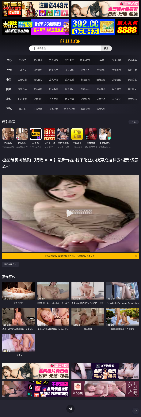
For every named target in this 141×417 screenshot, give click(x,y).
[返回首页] (135, 411)
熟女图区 (116, 89)
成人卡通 (53, 79)
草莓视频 (53, 108)
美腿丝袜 (85, 89)
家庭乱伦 (38, 99)
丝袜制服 (101, 69)
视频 (9, 70)
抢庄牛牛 (132, 60)
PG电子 (22, 60)
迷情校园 (85, 99)
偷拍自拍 (38, 79)
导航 (9, 108)
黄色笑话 (116, 99)
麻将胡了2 (85, 60)
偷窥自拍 (22, 89)
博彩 (9, 60)
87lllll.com (70, 41)
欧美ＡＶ (53, 69)
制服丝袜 (85, 79)
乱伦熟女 (116, 79)
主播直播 (116, 69)
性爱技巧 (132, 99)
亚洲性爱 (22, 79)
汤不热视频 (69, 108)
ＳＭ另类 (132, 69)
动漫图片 (69, 89)
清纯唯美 (101, 89)
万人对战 (53, 60)
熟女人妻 (85, 69)
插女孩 (22, 108)
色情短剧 (101, 108)
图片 (9, 89)
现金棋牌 (116, 60)
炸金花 (101, 60)
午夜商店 (38, 108)
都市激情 (22, 99)
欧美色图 (53, 89)
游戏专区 (69, 60)
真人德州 (38, 60)
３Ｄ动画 (69, 69)
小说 (9, 99)
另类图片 (132, 89)
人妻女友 (53, 99)
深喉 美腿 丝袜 (10, 264)
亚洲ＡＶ (22, 69)
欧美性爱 (69, 79)
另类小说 (101, 99)
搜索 (106, 48)
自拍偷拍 (38, 69)
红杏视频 (85, 108)
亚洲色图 (38, 89)
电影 (9, 79)
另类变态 (132, 79)
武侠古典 (69, 99)
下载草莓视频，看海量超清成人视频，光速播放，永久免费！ (70, 256)
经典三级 (101, 79)
